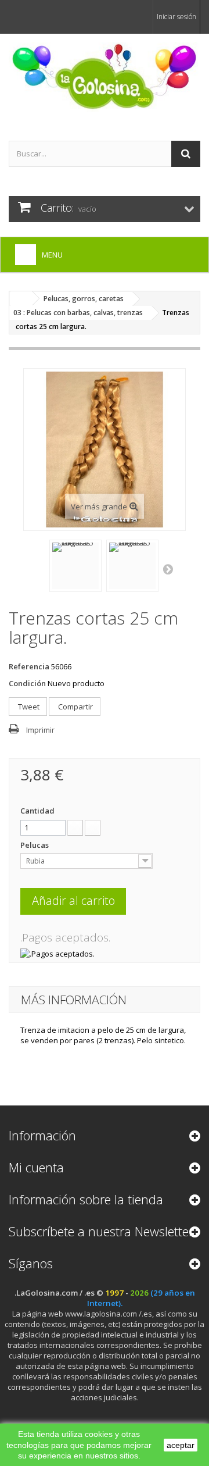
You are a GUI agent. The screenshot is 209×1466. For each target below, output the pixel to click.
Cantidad (37, 810)
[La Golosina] (104, 77)
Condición (27, 683)
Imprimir (40, 730)
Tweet (27, 706)
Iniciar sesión (176, 17)
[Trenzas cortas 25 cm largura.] (75, 565)
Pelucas (35, 845)
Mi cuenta (36, 1167)
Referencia (29, 666)
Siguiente (169, 569)
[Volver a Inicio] (21, 298)
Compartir (74, 706)
